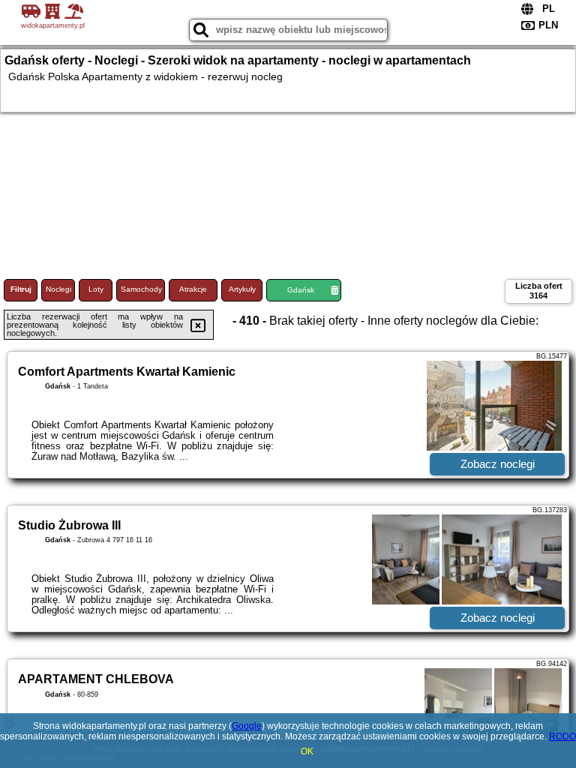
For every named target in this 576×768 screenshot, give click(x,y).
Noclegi (58, 289)
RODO (562, 736)
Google (247, 726)
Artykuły (242, 289)
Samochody (141, 289)
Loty (96, 289)
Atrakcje (193, 289)
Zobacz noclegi (497, 464)
